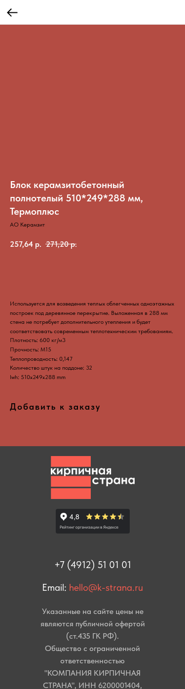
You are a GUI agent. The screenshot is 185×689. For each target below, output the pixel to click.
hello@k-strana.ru (106, 587)
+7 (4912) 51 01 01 (92, 565)
